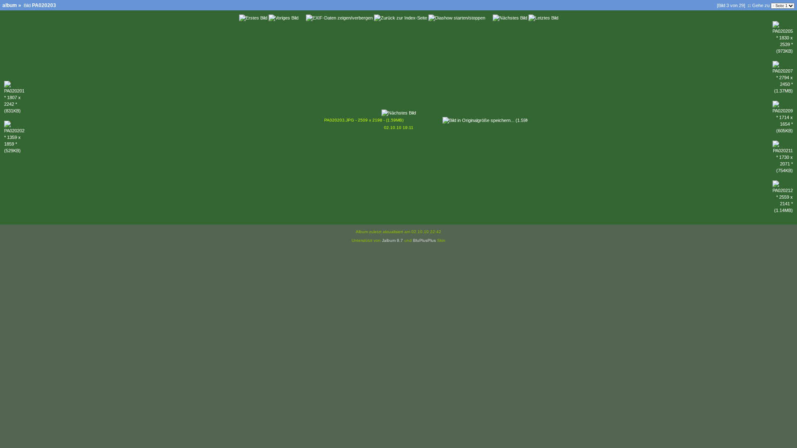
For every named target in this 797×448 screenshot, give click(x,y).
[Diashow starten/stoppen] (456, 17)
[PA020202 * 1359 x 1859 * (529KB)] (14, 150)
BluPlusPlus (424, 240)
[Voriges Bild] (283, 17)
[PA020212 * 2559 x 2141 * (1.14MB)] (783, 210)
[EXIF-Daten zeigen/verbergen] (339, 17)
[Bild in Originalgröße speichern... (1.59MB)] (485, 118)
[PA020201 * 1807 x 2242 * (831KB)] (14, 110)
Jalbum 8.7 (392, 240)
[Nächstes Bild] (510, 17)
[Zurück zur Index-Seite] (400, 17)
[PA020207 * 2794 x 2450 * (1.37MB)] (783, 90)
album (9, 5)
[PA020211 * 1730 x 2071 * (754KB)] (783, 170)
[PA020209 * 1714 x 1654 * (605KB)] (783, 130)
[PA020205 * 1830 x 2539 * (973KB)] (783, 51)
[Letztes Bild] (543, 17)
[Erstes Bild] (253, 17)
